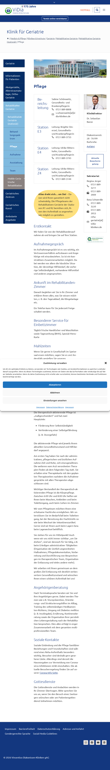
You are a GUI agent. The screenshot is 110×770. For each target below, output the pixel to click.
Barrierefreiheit (27, 728)
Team (12, 170)
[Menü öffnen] (104, 10)
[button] (105, 363)
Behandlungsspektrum (15, 135)
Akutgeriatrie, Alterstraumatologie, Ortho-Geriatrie (14, 92)
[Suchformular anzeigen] (97, 10)
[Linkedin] (104, 742)
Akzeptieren (55, 384)
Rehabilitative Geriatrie (13, 107)
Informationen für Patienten (13, 77)
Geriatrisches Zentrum (12, 195)
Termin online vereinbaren (55, 18)
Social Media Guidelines (45, 733)
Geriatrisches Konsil (12, 206)
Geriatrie (10, 63)
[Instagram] (86, 742)
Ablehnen (55, 392)
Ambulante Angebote (11, 218)
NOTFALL (85, 9)
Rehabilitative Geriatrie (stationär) (15, 120)
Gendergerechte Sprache (17, 733)
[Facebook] (92, 742)
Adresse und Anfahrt (73, 728)
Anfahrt (91, 146)
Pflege (13, 146)
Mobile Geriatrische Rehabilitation (15, 182)
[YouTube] (98, 742)
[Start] (8, 38)
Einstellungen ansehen (55, 400)
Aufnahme (15, 154)
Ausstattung (16, 162)
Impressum (40, 407)
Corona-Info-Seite (49, 672)
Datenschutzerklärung (55, 407)
